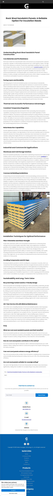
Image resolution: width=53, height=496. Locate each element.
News (26, 462)
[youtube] (28, 444)
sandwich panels (38, 67)
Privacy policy (26, 492)
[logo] (26, 6)
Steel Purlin (26, 477)
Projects (26, 460)
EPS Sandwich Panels (26, 473)
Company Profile (26, 456)
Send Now (41, 395)
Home (26, 454)
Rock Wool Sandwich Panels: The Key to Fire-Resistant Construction (24, 372)
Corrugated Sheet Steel (26, 475)
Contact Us (26, 464)
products (43, 156)
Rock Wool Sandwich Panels (26, 471)
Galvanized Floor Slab (26, 479)
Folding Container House (26, 485)
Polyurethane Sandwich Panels (26, 481)
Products (26, 458)
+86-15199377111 (26, 409)
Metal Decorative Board (26, 483)
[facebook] (25, 444)
